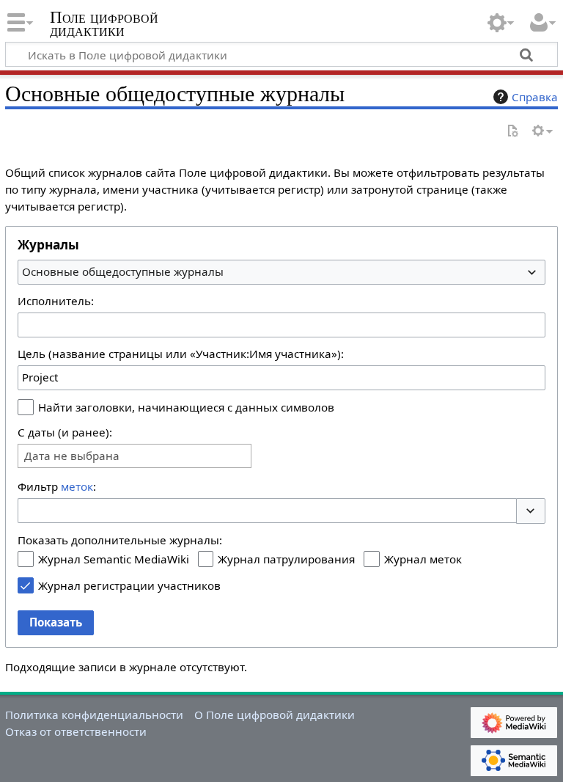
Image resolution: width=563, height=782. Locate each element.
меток (77, 486)
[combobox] (281, 272)
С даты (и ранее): (65, 432)
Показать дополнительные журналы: (120, 540)
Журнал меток (423, 559)
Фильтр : (57, 486)
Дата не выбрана (71, 456)
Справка (535, 96)
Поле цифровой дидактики (104, 24)
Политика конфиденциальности (94, 714)
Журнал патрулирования (286, 559)
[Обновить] (512, 131)
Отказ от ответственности (76, 731)
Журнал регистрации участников (129, 585)
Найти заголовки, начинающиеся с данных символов (186, 407)
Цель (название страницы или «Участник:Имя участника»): (181, 353)
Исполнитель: (56, 300)
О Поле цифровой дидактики (274, 714)
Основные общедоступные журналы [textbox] (123, 271)
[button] (530, 511)
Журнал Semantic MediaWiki (113, 559)
